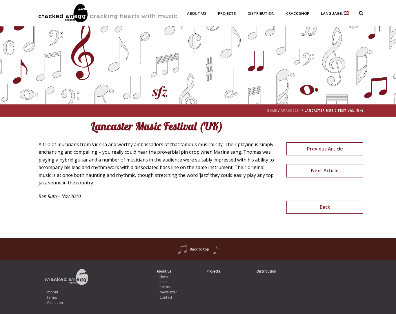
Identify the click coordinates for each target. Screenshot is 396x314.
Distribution (261, 13)
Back (325, 207)
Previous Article (325, 149)
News (163, 276)
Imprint (52, 292)
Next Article (325, 170)
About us (196, 13)
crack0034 (291, 110)
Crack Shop (297, 13)
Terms (51, 297)
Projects (227, 13)
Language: (332, 13)
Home (272, 110)
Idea (163, 281)
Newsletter (168, 292)
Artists (164, 286)
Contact (165, 297)
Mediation (54, 302)
